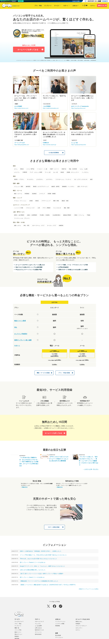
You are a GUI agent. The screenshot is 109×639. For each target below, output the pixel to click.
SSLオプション (18, 634)
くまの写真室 (47, 106)
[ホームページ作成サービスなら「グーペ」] (9, 5)
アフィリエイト (59, 637)
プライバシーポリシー (81, 625)
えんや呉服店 (18, 106)
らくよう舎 (74, 143)
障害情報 (57, 625)
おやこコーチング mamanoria (80, 106)
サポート (65, 5)
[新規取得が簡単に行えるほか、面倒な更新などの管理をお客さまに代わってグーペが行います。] (37, 320)
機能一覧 (17, 628)
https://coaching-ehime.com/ (78, 108)
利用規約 (78, 623)
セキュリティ (79, 628)
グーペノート (38, 632)
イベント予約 (18, 630)
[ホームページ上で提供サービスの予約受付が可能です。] (37, 334)
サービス (56, 5)
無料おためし (101, 5)
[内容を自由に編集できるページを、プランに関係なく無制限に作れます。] (37, 314)
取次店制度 (58, 635)
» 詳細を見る (24, 487)
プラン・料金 (38, 5)
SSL (15, 327)
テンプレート (48, 5)
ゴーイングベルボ (19, 143)
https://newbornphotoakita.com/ (51, 108)
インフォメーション (60, 621)
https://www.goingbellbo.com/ (21, 144)
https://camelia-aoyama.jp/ (49, 144)
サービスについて (19, 621)
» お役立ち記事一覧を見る (90, 469)
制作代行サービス (39, 630)
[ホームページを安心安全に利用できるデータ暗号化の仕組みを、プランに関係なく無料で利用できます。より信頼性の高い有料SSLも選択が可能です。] (37, 327)
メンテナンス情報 (59, 623)
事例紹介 (17, 636)
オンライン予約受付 (20, 334)
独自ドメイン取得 (20, 321)
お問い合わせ (38, 628)
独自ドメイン (18, 632)
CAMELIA (46, 143)
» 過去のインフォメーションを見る (88, 589)
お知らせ (75, 5)
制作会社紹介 (38, 634)
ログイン (92, 5)
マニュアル (38, 623)
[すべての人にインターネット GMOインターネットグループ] (98, 1)
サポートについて (39, 621)
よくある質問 (38, 625)
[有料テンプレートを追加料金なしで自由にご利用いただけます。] (37, 340)
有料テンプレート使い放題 (23, 340)
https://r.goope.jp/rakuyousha (78, 144)
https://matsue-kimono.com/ (21, 108)
